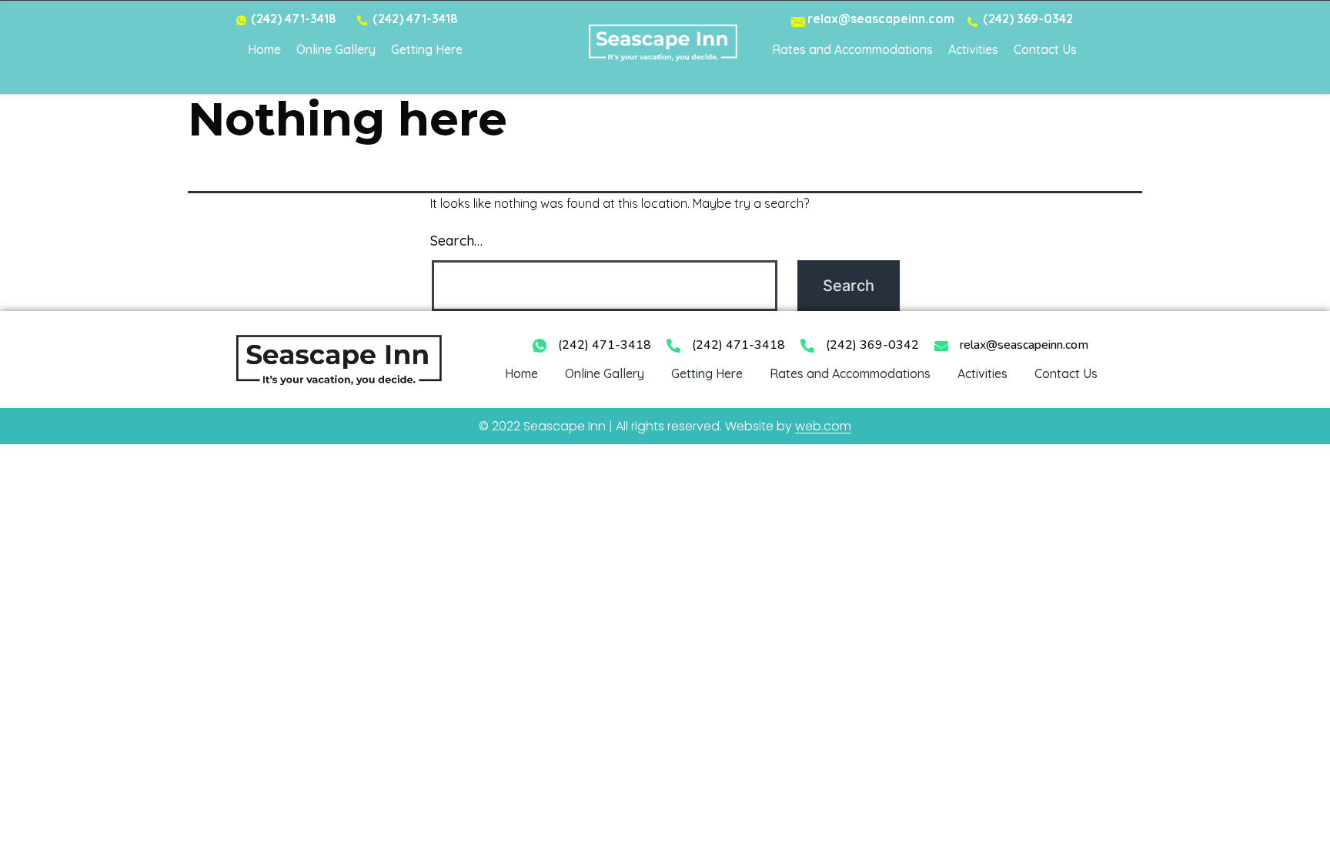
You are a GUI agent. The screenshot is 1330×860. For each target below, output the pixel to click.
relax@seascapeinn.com (1024, 344)
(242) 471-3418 (604, 344)
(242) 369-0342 (872, 344)
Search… (456, 240)
